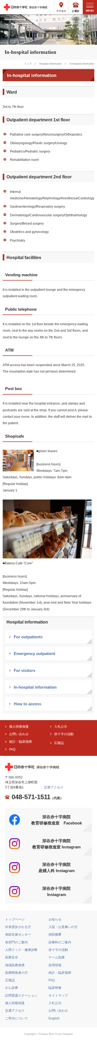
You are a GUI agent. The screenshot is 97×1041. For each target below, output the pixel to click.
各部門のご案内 (16, 942)
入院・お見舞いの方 (63, 927)
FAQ (12, 749)
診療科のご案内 (59, 942)
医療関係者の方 (16, 972)
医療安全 (11, 957)
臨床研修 (54, 987)
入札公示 (60, 726)
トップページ (15, 919)
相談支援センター (18, 934)
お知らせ (54, 919)
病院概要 (54, 934)
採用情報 (54, 965)
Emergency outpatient (34, 653)
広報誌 (59, 743)
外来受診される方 (18, 927)
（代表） (37, 797)
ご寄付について (16, 1018)
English (54, 1018)
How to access (27, 704)
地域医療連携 (15, 965)
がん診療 (11, 987)
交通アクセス (53, 787)
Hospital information (50, 63)
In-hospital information (35, 687)
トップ (28, 63)
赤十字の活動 (63, 734)
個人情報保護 (18, 726)
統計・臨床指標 (20, 741)
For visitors (24, 670)
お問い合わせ (18, 734)
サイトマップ (58, 995)
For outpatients (28, 637)
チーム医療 (56, 957)
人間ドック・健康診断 (21, 949)
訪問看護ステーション (21, 995)
